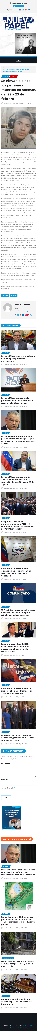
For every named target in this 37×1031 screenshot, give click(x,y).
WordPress (28, 1025)
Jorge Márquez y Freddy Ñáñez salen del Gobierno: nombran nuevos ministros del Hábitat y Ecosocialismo (16, 648)
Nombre (4, 779)
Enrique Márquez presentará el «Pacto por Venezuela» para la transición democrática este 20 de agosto (17, 481)
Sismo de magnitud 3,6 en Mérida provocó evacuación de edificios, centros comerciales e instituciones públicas (18, 921)
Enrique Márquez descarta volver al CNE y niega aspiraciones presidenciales (18, 358)
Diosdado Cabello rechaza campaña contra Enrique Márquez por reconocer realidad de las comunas (18, 872)
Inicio (4, 67)
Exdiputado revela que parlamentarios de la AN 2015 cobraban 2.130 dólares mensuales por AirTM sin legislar (17, 525)
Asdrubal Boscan (9, 103)
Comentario (5, 763)
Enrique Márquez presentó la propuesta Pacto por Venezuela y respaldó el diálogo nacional (17, 400)
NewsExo (13, 1028)
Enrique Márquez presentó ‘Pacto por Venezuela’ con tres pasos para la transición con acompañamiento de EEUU (18, 440)
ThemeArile (23, 1028)
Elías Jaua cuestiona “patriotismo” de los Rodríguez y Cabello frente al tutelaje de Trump (18, 737)
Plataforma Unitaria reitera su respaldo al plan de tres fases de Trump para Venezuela (16, 690)
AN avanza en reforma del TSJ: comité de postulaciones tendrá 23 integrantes (17, 1001)
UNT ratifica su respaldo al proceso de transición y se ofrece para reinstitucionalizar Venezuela (18, 612)
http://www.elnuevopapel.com (24, 311)
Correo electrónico (8, 788)
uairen (14, 295)
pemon (6, 295)
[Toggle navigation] (18, 60)
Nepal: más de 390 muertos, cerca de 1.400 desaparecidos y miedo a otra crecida (17, 963)
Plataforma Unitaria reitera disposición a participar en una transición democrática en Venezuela (16, 572)
